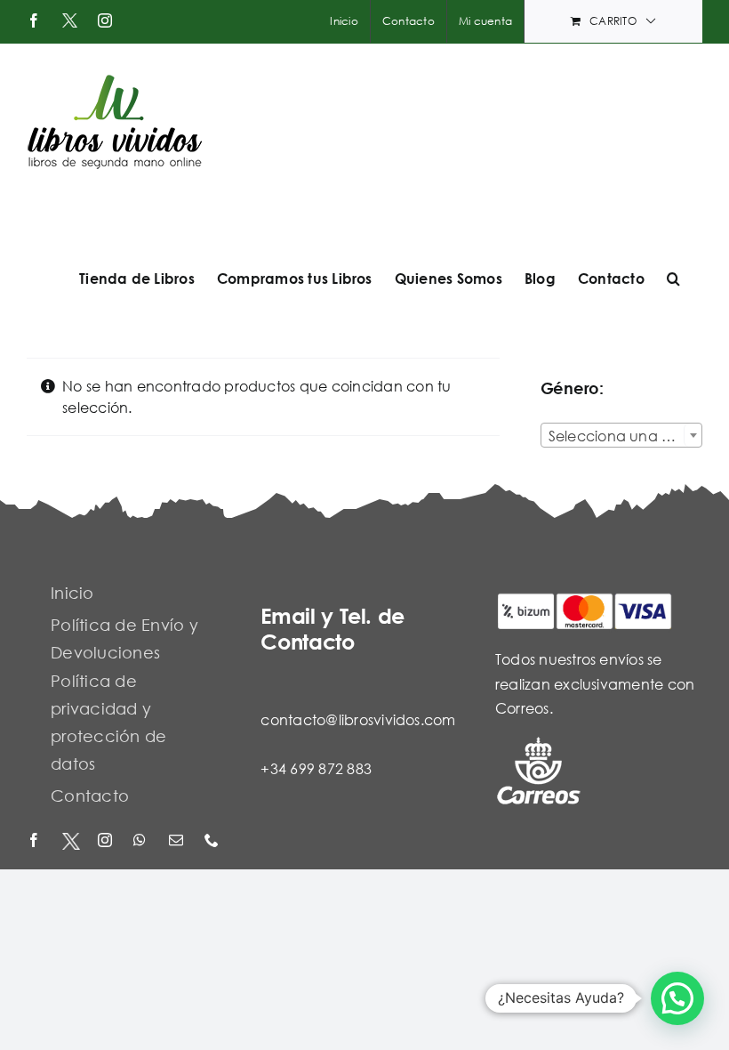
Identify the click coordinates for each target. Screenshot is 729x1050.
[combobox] (621, 435)
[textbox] (621, 436)
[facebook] (35, 841)
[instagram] (107, 841)
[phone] (213, 841)
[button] (673, 278)
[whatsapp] (142, 841)
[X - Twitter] (71, 841)
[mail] (178, 841)
